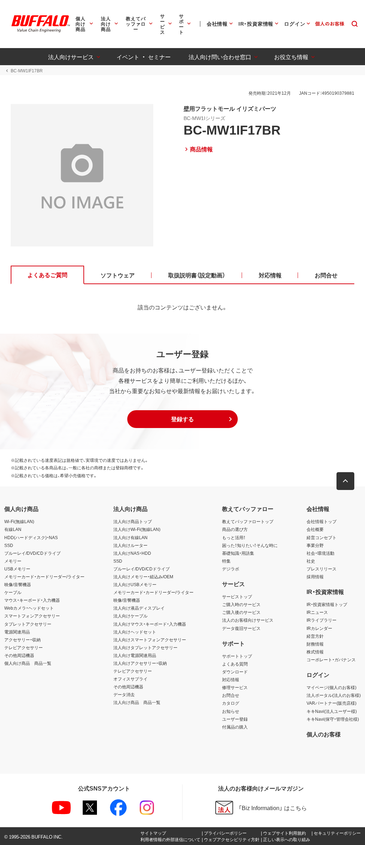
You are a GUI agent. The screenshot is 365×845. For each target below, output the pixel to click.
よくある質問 (235, 664)
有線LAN (12, 529)
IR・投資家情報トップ (327, 604)
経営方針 (315, 636)
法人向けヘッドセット (134, 631)
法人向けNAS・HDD (132, 553)
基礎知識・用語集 (238, 553)
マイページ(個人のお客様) (331, 687)
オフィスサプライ (130, 679)
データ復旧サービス (241, 628)
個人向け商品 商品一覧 (27, 663)
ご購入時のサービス (241, 604)
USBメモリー (17, 568)
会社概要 (315, 529)
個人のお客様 (324, 734)
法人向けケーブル (130, 615)
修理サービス (235, 687)
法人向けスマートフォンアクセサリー (149, 639)
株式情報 (315, 651)
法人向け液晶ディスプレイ (139, 608)
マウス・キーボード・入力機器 (32, 600)
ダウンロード (235, 671)
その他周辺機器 (19, 655)
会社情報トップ (321, 521)
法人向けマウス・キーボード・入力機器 (149, 624)
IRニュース (317, 612)
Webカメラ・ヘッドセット (29, 608)
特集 (226, 561)
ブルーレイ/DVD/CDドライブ (32, 553)
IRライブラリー (321, 620)
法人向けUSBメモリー (134, 584)
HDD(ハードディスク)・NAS (31, 537)
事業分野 (315, 545)
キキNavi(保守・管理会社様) (333, 719)
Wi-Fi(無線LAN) (19, 521)
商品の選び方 (235, 529)
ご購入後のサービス (241, 612)
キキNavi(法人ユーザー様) (332, 711)
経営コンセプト (321, 537)
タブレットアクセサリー (27, 624)
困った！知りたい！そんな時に (250, 545)
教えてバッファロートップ (247, 521)
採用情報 (315, 576)
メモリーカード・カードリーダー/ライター (44, 576)
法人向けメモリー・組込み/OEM (143, 576)
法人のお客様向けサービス (247, 620)
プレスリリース (321, 568)
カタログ (230, 703)
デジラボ (230, 568)
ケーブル (12, 592)
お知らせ (230, 711)
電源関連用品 (17, 631)
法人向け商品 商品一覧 (136, 702)
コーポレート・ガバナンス (331, 659)
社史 (311, 561)
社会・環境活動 (320, 553)
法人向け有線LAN (130, 537)
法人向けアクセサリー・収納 (140, 663)
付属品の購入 (235, 727)
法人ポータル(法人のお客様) (334, 695)
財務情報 (315, 644)
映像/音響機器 (17, 584)
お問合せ (230, 695)
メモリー (12, 561)
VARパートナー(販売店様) (331, 703)
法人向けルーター (130, 545)
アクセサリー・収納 (22, 639)
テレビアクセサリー (23, 647)
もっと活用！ (234, 537)
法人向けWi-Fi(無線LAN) (136, 529)
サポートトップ (237, 656)
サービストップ (237, 596)
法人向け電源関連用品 (134, 655)
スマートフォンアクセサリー (32, 615)
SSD (8, 545)
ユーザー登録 (235, 719)
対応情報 (230, 679)
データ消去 (124, 694)
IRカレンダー (319, 628)
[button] (182, 419)
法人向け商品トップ (132, 521)
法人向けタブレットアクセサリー (145, 647)
